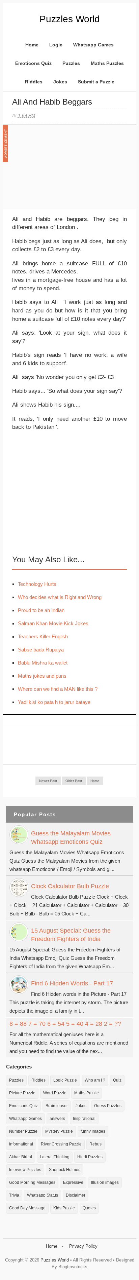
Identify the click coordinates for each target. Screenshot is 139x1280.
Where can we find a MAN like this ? (58, 689)
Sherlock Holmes (64, 1169)
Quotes (89, 1208)
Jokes (60, 81)
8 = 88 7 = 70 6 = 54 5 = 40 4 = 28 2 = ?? (65, 1023)
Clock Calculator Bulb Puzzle (70, 886)
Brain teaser (57, 1105)
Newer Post (48, 781)
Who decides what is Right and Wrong (60, 597)
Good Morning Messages (32, 1182)
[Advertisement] (62, 170)
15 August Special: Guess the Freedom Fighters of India (71, 934)
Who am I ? (95, 1080)
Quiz (117, 1080)
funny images (93, 1131)
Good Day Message (27, 1208)
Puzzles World (69, 19)
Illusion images (105, 1182)
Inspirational (84, 1118)
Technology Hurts (37, 584)
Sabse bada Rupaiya (41, 649)
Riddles (34, 81)
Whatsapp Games (93, 44)
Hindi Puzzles (90, 1157)
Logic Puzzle (65, 1080)
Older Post (73, 781)
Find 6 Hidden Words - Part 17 (72, 983)
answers (57, 1118)
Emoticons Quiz (33, 63)
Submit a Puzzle (96, 81)
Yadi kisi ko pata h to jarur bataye (54, 702)
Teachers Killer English (43, 636)
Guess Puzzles (107, 1105)
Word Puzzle (54, 1093)
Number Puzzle (23, 1131)
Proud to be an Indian (41, 610)
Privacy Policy (83, 1246)
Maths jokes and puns (42, 676)
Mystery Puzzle (59, 1131)
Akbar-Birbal (20, 1157)
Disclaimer (75, 1195)
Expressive (73, 1182)
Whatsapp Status (42, 1195)
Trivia (14, 1195)
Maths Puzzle (86, 1093)
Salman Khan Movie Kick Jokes (53, 623)
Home (31, 44)
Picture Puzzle (22, 1093)
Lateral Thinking (55, 1157)
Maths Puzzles (107, 63)
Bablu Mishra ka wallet (42, 663)
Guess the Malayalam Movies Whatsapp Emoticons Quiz (71, 837)
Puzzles (71, 63)
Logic (55, 44)
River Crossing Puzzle (61, 1144)
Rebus (95, 1144)
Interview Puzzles (25, 1169)
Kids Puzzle (64, 1208)
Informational (21, 1144)
